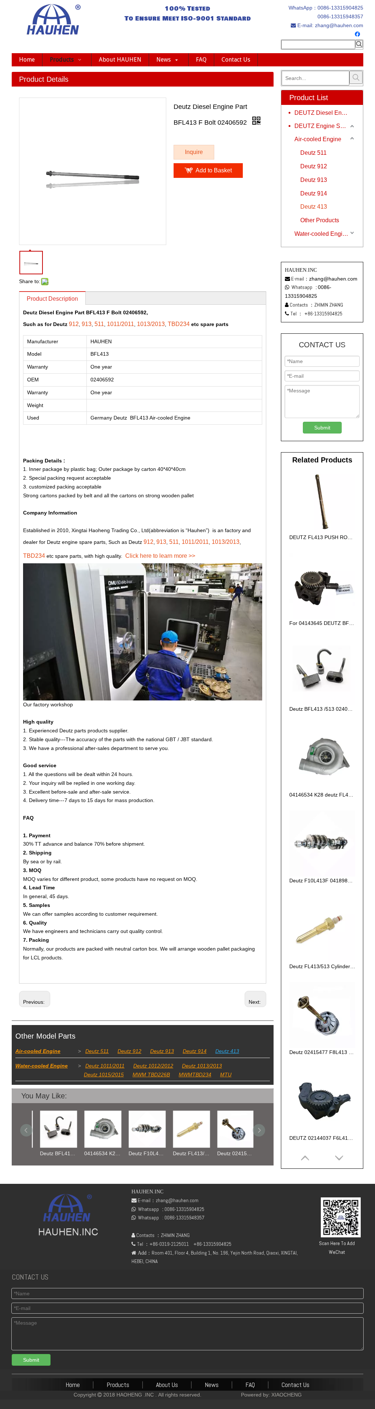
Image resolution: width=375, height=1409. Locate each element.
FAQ (250, 1384)
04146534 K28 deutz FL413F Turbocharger (98, 1153)
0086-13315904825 (340, 8)
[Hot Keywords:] (359, 44)
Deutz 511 (97, 1051)
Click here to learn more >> (160, 556)
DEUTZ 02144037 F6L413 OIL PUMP (322, 1138)
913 (87, 324)
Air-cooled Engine (37, 1051)
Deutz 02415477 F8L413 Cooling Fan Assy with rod (231, 1153)
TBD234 (179, 324)
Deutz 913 (162, 1051)
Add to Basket (214, 170)
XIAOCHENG (286, 1395)
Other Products (319, 220)
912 (74, 324)
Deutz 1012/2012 (153, 1066)
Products (118, 1384)
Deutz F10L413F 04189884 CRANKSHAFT (142, 1153)
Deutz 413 (227, 1051)
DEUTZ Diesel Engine (323, 113)
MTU (225, 1074)
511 (99, 324)
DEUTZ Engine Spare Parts (325, 126)
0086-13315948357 (340, 16)
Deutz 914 (195, 1051)
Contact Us (295, 1384)
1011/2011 (120, 324)
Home (73, 1384)
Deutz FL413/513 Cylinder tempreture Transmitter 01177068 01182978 (186, 1153)
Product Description (52, 299)
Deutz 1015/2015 (104, 1074)
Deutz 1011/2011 (105, 1066)
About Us (167, 1384)
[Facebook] (358, 34)
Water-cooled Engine (41, 1066)
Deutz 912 (129, 1051)
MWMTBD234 (195, 1074)
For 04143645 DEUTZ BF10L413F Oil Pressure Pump (322, 623)
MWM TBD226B (151, 1074)
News (212, 1384)
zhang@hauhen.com (338, 25)
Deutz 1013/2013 (202, 1066)
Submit (322, 428)
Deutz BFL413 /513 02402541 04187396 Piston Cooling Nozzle (54, 1153)
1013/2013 (151, 324)
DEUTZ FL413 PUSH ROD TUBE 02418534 (322, 537)
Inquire (194, 152)
